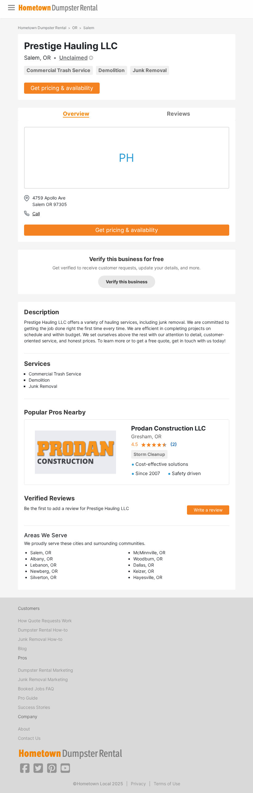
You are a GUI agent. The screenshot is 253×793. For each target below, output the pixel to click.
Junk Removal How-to (40, 639)
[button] (24, 767)
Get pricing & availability (62, 88)
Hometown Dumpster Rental (42, 27)
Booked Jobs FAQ (36, 688)
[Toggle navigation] (11, 7)
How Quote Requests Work (45, 620)
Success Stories (34, 707)
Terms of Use (167, 783)
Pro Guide (28, 698)
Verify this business (126, 281)
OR (74, 27)
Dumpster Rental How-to (43, 629)
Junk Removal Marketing (43, 679)
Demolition (111, 70)
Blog (22, 648)
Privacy (138, 783)
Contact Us (29, 738)
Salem (88, 27)
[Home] (58, 8)
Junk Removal (150, 70)
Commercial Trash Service (58, 70)
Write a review (208, 509)
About (24, 728)
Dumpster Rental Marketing (45, 670)
